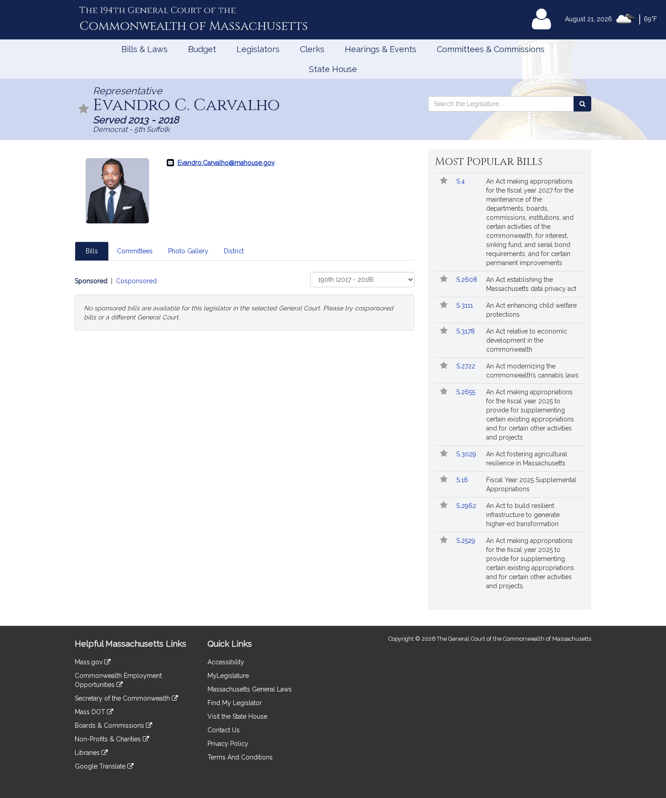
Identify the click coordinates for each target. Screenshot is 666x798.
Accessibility (226, 662)
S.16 (463, 480)
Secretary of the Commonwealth (123, 698)
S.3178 (466, 331)
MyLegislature (228, 675)
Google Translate (101, 766)
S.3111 (465, 305)
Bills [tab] (92, 251)
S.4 (461, 181)
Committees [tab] (135, 251)
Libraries (88, 752)
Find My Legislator (235, 702)
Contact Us (224, 730)
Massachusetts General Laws (250, 689)
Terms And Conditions (240, 757)
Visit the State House (237, 716)
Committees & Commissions (491, 49)
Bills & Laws (144, 49)
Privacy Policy (228, 743)
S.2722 (466, 366)
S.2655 (466, 392)
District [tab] (234, 251)
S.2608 (467, 279)
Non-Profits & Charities (109, 739)
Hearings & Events (380, 49)
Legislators (258, 49)
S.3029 (467, 454)
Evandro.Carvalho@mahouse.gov (226, 162)
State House (333, 69)
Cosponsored (136, 281)
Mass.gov (89, 662)
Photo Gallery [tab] (188, 251)
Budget (202, 49)
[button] (84, 109)
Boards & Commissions (110, 725)
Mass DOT (91, 712)
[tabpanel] (245, 301)
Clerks (312, 49)
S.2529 (466, 540)
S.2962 (467, 505)
